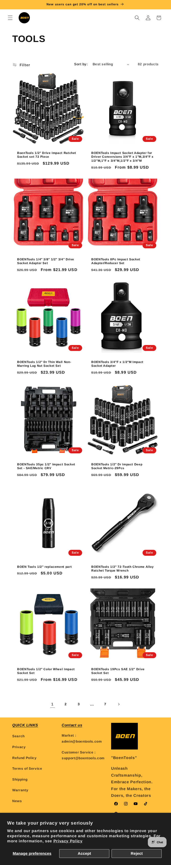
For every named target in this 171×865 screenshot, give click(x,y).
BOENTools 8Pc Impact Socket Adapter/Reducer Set (115, 261)
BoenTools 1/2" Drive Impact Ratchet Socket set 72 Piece (46, 155)
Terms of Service (27, 768)
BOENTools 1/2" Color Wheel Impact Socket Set (46, 671)
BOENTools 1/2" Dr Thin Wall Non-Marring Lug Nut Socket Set (44, 363)
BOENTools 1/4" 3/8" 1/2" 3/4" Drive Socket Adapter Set (45, 261)
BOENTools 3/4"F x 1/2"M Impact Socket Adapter (117, 363)
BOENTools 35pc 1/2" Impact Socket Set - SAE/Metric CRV (46, 466)
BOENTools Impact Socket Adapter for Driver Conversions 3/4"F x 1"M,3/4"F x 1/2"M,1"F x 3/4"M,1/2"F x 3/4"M (122, 157)
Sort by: (81, 64)
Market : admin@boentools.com (82, 738)
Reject (137, 853)
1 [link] (52, 704)
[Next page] (118, 704)
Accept (84, 853)
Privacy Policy (68, 841)
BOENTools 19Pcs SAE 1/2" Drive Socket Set (118, 671)
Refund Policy (24, 758)
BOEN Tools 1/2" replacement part (44, 566)
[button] (10, 17)
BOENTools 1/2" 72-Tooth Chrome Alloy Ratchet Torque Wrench (122, 568)
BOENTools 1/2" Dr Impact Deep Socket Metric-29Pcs (116, 466)
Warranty (20, 790)
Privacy (19, 747)
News (17, 801)
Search (18, 736)
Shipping (19, 779)
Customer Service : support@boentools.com (83, 755)
